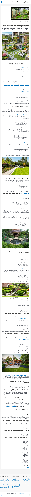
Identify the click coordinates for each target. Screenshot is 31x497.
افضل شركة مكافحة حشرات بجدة (15, 478)
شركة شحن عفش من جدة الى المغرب (4, 480)
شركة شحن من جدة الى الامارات (4, 484)
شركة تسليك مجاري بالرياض (26, 478)
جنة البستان (22, 29)
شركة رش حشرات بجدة (15, 479)
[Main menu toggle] (1, 2)
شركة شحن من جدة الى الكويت (4, 485)
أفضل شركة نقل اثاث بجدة (5, 479)
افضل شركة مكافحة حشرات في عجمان (15, 483)
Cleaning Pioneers (17, 2)
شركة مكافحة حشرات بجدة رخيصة (15, 480)
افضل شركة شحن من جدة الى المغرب (4, 481)
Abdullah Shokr (22, 493)
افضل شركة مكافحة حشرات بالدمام (15, 485)
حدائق (28, 23)
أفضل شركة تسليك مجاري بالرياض (26, 479)
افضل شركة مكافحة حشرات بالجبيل (15, 484)
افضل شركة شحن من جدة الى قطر (5, 486)
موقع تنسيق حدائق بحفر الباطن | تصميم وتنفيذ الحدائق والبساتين (16, 85)
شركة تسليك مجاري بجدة (26, 480)
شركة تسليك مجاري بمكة (26, 485)
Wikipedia (28, 467)
